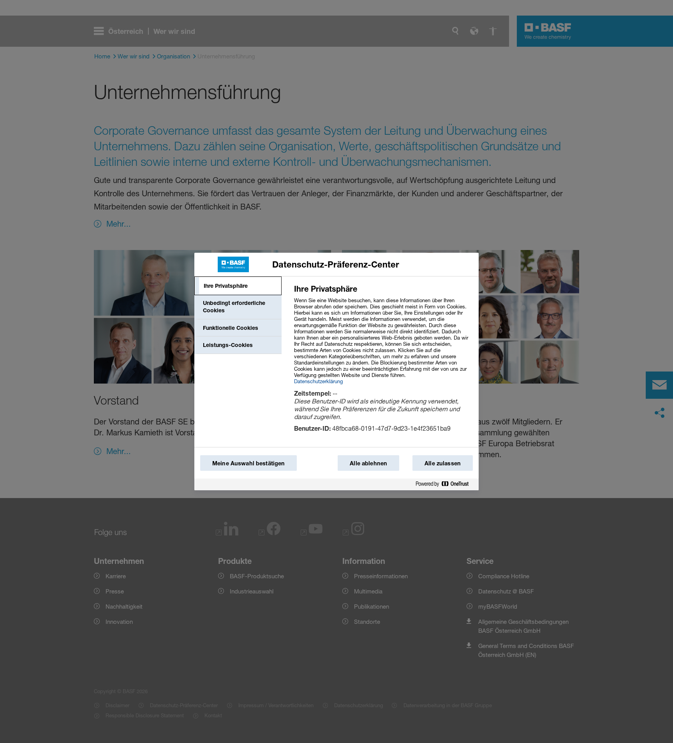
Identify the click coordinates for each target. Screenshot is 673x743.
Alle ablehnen (368, 463)
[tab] (238, 285)
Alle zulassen (443, 463)
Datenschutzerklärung (318, 381)
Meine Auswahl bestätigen (248, 463)
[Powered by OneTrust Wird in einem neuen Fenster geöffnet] (445, 484)
